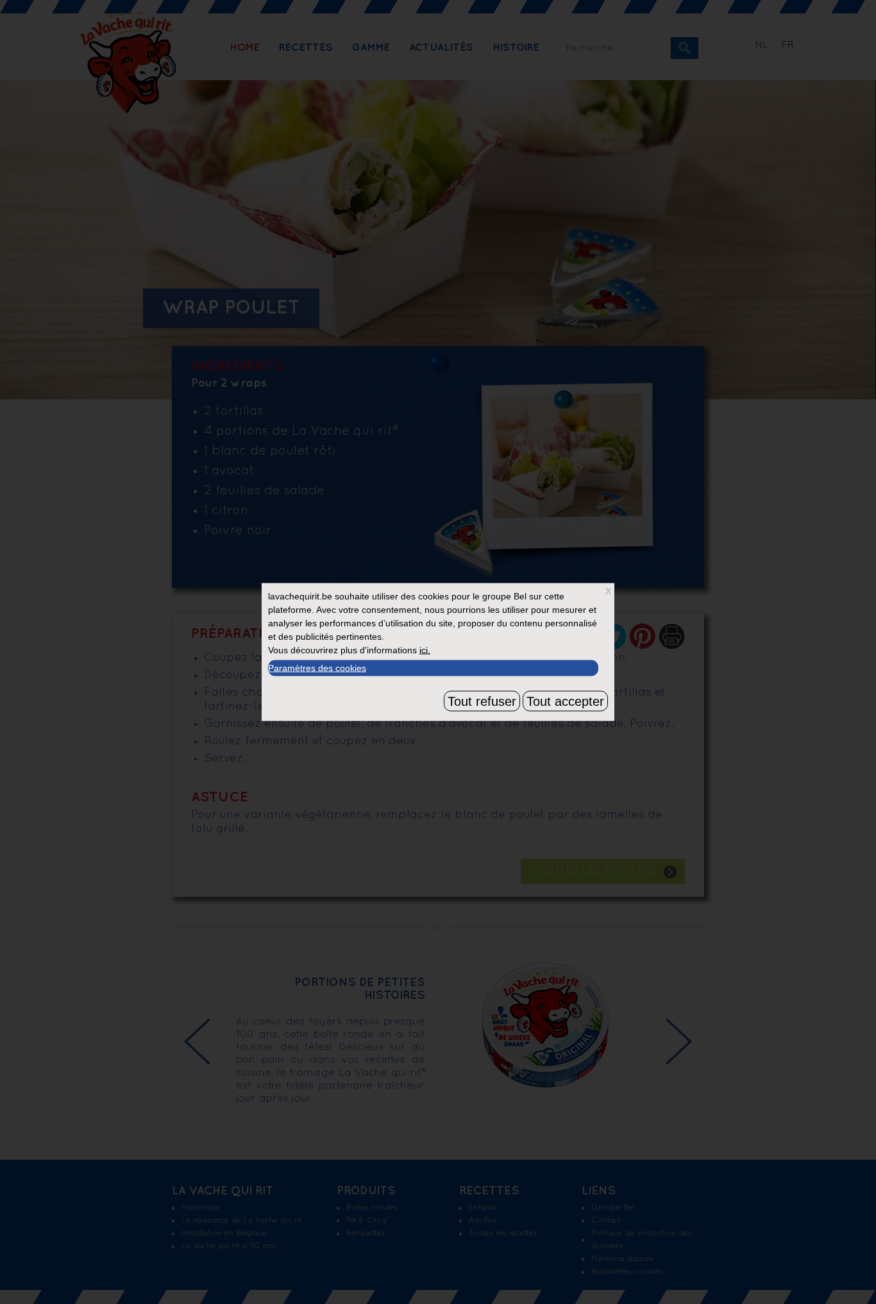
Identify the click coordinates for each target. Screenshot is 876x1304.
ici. (424, 650)
